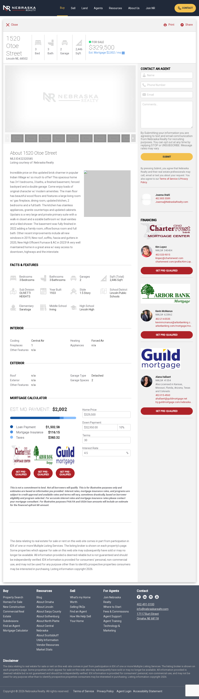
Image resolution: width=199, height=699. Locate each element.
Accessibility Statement (147, 691)
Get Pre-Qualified (21, 473)
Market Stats (44, 649)
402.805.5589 (162, 198)
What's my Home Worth (80, 600)
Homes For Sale (12, 602)
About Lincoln (45, 606)
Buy (62, 7)
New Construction (14, 606)
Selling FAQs (77, 606)
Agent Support (112, 616)
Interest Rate (90, 448)
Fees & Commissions (116, 611)
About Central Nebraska (45, 628)
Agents (98, 8)
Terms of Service (169, 179)
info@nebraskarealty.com (152, 609)
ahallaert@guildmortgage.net (171, 398)
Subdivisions (10, 621)
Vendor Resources (48, 644)
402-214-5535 (162, 319)
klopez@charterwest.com (169, 258)
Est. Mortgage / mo (105, 52)
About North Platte (48, 621)
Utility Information (47, 640)
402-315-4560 (162, 395)
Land (85, 8)
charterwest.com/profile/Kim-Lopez (174, 261)
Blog (39, 597)
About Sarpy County (49, 611)
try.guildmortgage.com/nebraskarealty (174, 402)
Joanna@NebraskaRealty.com (171, 202)
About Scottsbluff (48, 635)
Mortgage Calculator (15, 630)
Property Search (13, 597)
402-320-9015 (162, 254)
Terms (86, 435)
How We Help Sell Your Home (80, 619)
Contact (187, 8)
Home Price (89, 409)
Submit (167, 156)
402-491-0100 (145, 604)
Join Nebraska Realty (112, 600)
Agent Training (112, 621)
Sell (73, 8)
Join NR (150, 8)
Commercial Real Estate (13, 614)
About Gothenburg (48, 616)
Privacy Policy (105, 691)
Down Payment (91, 422)
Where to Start (112, 606)
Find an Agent (11, 625)
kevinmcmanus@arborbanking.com (174, 322)
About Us (134, 8)
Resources (115, 8)
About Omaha (45, 602)
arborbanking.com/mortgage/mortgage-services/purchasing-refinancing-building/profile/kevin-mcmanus (174, 326)
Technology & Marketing (111, 628)
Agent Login (124, 691)
